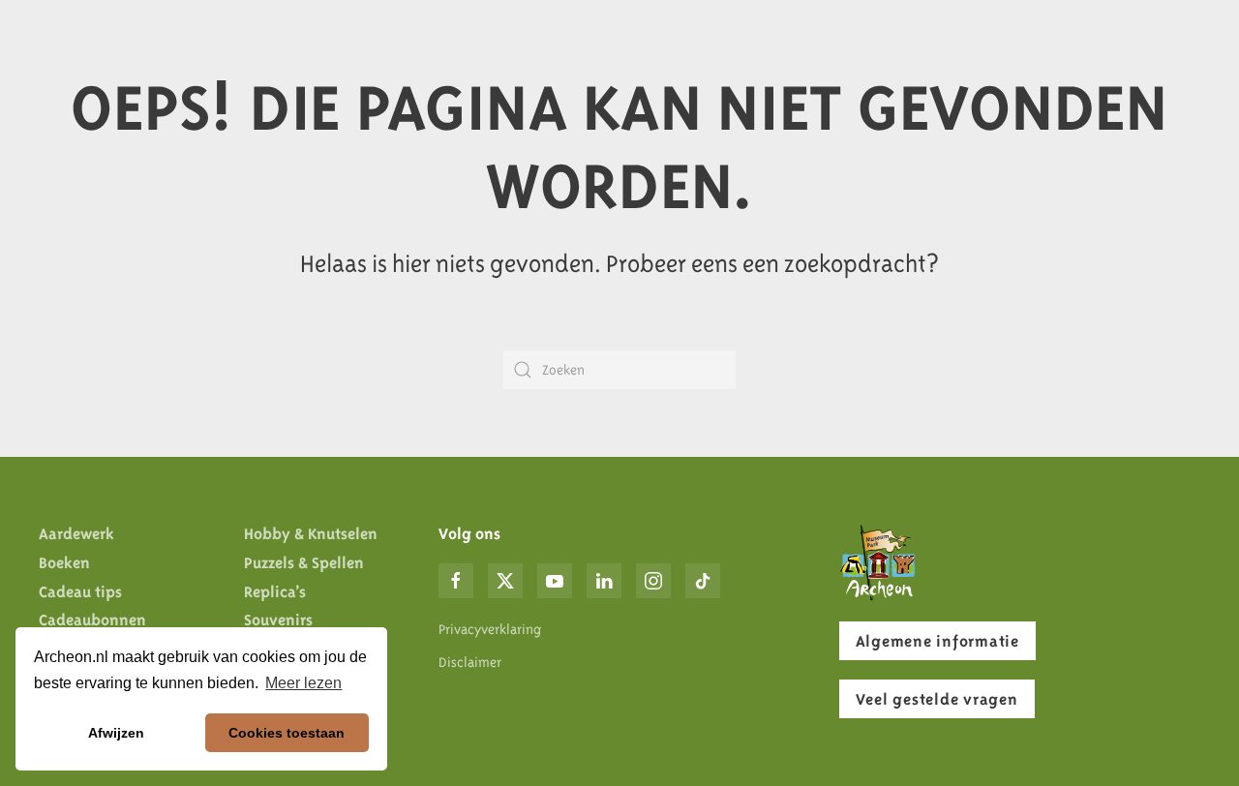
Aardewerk (76, 533)
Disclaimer (469, 662)
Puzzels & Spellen (304, 562)
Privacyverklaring (489, 629)
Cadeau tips (80, 591)
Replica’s (275, 591)
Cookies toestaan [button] (286, 733)
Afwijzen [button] (116, 733)
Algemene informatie (937, 640)
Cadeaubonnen (92, 619)
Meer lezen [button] (303, 683)
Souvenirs (278, 619)
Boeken (64, 562)
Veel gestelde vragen (937, 699)
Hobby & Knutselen (311, 533)
